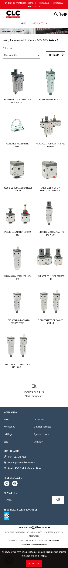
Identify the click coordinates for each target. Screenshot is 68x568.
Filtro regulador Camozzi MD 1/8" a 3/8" (50, 233)
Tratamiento (16, 40)
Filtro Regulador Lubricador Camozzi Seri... (17, 101)
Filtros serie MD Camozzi (50, 99)
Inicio (5, 40)
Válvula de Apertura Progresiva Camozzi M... (50, 189)
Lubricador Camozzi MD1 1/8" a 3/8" (17, 277)
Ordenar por (7, 48)
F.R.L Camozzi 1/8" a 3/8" (35, 40)
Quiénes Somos (41, 434)
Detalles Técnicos (42, 426)
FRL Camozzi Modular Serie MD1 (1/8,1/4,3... (50, 145)
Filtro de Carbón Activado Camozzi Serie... (17, 321)
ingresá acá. (54, 540)
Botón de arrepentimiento (34, 544)
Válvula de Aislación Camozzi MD (17, 233)
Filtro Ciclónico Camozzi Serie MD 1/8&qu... (17, 366)
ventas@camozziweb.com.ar (21, 462)
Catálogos (8, 434)
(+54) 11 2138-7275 (17, 456)
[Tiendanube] (34, 528)
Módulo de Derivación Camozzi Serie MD (17, 189)
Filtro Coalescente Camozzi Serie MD (50, 321)
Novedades (9, 426)
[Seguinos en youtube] (15, 483)
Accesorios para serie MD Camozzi (17, 145)
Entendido (34, 563)
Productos (38, 419)
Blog (6, 441)
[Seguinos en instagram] (6, 483)
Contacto (38, 441)
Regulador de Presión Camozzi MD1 (50, 277)
